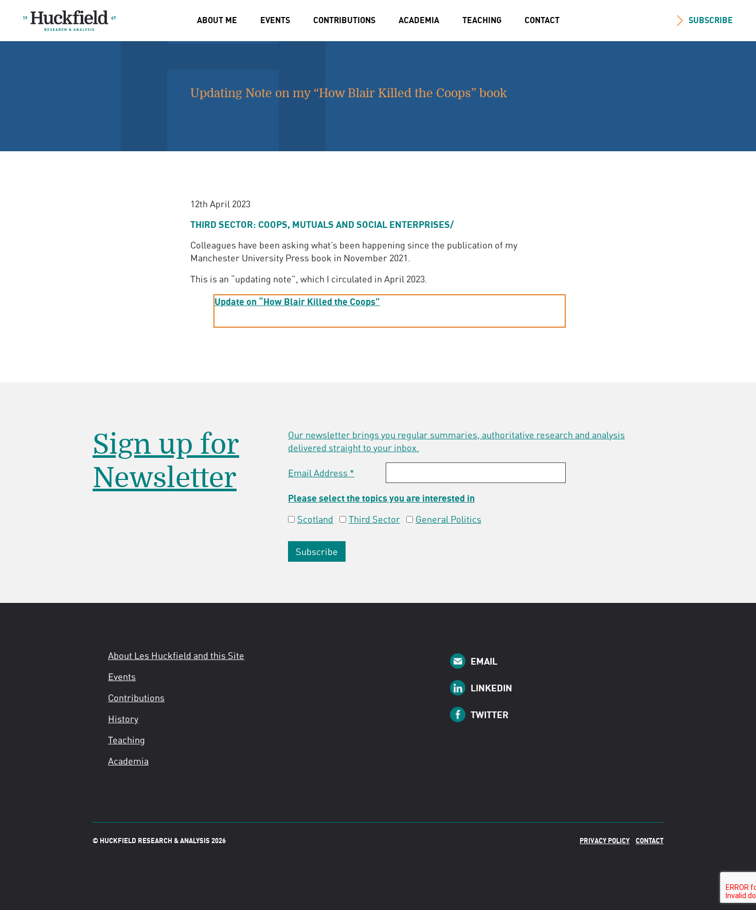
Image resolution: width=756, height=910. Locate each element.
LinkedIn (491, 687)
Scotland (315, 519)
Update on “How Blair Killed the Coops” (297, 301)
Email (484, 661)
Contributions (344, 20)
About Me (217, 20)
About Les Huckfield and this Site (176, 655)
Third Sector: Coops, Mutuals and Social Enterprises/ (322, 224)
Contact (542, 20)
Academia (419, 20)
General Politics (448, 519)
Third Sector (374, 519)
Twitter (490, 714)
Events (275, 20)
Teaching (481, 20)
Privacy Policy (604, 840)
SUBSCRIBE (711, 20)
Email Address (321, 472)
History (123, 718)
